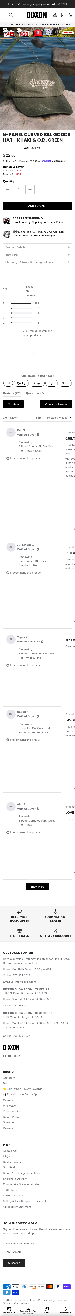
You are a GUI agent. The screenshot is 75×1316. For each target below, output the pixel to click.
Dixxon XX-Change (14, 1195)
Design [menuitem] (37, 383)
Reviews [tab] (12, 394)
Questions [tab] (35, 394)
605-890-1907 (21, 1035)
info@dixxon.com (25, 981)
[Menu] (4, 15)
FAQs (66, 958)
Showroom (9, 1122)
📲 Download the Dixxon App (20, 1094)
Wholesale (9, 1105)
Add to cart (37, 205)
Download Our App (28, 1312)
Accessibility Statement (17, 1206)
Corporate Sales (13, 1111)
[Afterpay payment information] (61, 161)
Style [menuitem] (52, 383)
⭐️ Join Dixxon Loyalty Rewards (22, 1088)
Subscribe (14, 1262)
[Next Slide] (49, 353)
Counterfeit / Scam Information (21, 1184)
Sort (39, 417)
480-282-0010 (21, 1005)
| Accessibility (21, 1303)
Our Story (9, 1077)
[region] (37, 353)
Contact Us (10, 1150)
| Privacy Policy (46, 1300)
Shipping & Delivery (15, 1178)
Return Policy (11, 1116)
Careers (8, 1100)
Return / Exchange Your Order (21, 1173)
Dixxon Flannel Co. (24, 1300)
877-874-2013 (21, 975)
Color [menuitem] (65, 383)
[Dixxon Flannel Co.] (37, 15)
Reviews (8, 1128)
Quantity (8, 181)
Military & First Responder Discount (24, 1201)
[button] (12, 15)
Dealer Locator (12, 1161)
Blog (5, 1083)
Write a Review (60, 405)
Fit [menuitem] (8, 383)
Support (46, 1312)
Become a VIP (9, 1312)
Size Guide (9, 1167)
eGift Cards (10, 1189)
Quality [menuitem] (21, 383)
